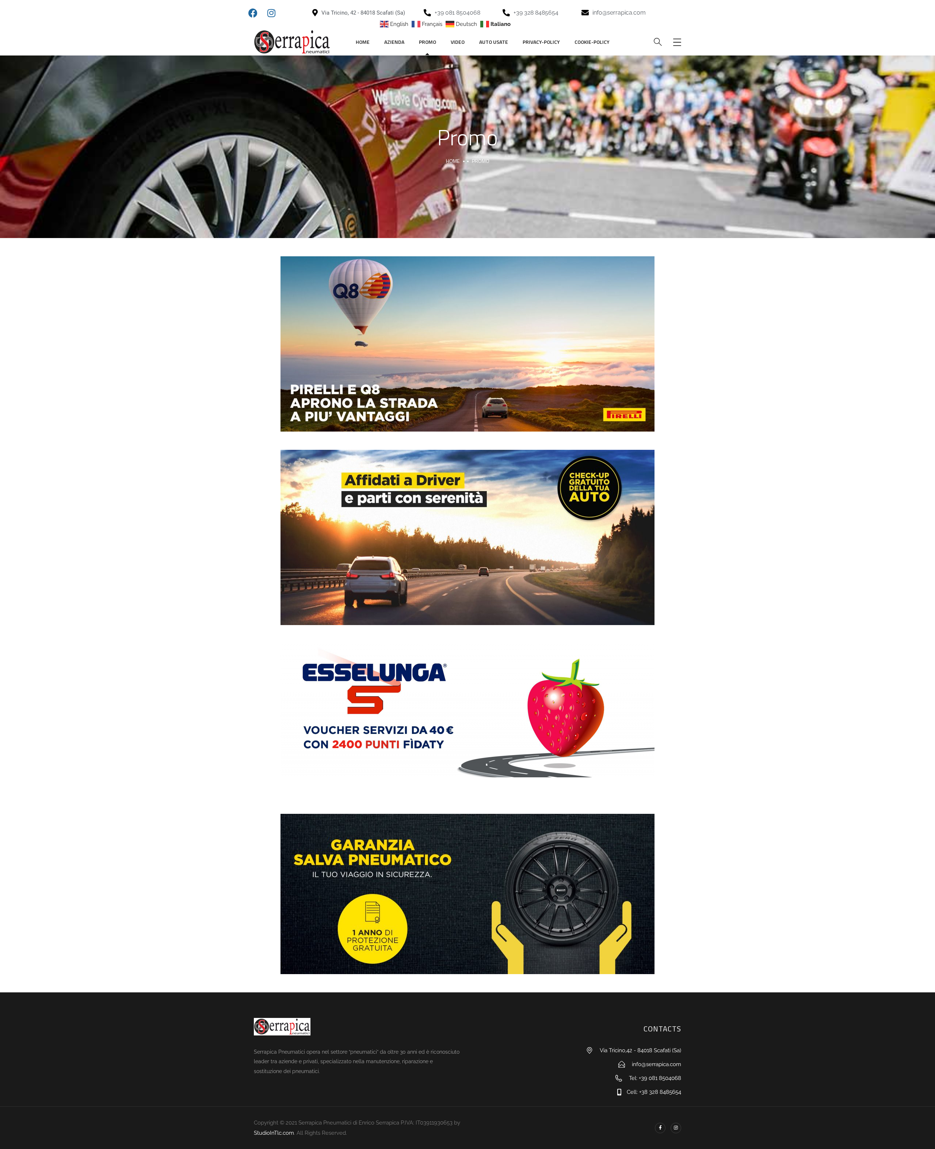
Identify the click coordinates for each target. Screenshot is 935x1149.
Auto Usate (493, 42)
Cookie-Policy (592, 42)
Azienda (394, 42)
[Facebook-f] (660, 1128)
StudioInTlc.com (274, 1133)
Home (363, 42)
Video (458, 42)
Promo (427, 42)
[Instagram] (676, 1128)
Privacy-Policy (541, 42)
